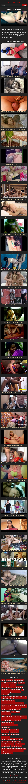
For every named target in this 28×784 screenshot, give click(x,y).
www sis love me (5, 736)
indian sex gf (21, 682)
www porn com (5, 684)
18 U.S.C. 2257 (9, 780)
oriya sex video (17, 720)
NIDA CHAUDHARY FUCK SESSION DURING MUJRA (13, 717)
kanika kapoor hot (6, 727)
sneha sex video (5, 741)
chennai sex (4, 709)
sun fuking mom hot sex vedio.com (9, 739)
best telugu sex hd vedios (14, 709)
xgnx (19, 741)
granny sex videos (16, 711)
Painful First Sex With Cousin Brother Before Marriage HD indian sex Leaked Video (14, 706)
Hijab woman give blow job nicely (9, 725)
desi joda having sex (19, 680)
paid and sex (13, 684)
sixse (22, 689)
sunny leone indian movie (7, 687)
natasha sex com (5, 689)
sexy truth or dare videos (7, 753)
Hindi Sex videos (21, 782)
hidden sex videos (14, 732)
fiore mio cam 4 (5, 732)
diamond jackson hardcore (8, 743)
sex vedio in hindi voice (7, 720)
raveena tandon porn (16, 746)
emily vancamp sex (19, 703)
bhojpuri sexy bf (5, 694)
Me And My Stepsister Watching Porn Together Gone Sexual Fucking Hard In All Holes (14, 697)
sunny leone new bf (19, 743)
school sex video (5, 682)
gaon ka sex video (6, 711)
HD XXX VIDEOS (14, 775)
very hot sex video (6, 746)
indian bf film (14, 682)
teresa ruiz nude (5, 734)
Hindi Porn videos (12, 782)
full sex (20, 739)
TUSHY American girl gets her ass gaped (11, 692)
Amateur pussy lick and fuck (8, 700)
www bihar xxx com (6, 714)
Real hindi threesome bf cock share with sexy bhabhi (14, 748)
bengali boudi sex (19, 751)
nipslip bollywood (15, 734)
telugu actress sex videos (7, 751)
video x (3, 680)
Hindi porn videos (14, 2)
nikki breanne (9, 680)
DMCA (3, 780)
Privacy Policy (17, 780)
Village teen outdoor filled (7, 703)
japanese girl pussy (15, 689)
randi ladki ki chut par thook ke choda (10, 729)
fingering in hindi (19, 687)
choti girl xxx (13, 741)
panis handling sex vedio (7, 722)
